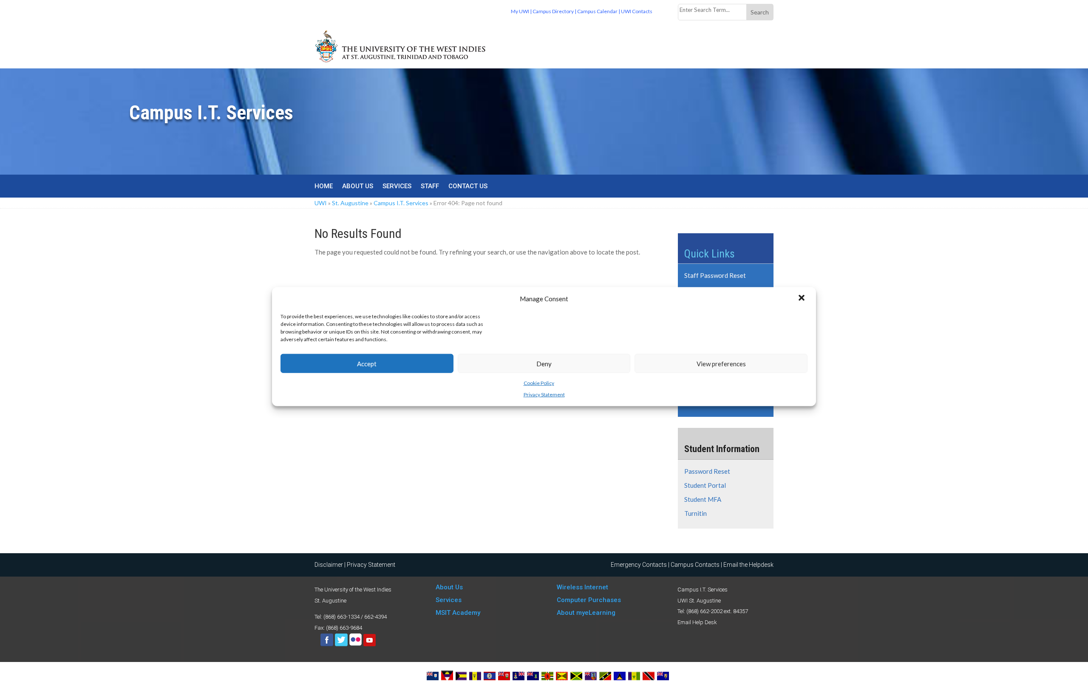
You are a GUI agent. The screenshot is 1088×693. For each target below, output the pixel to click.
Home (323, 186)
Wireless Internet (582, 587)
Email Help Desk (697, 622)
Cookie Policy (539, 383)
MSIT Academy (458, 613)
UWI (320, 202)
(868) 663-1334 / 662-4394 (355, 617)
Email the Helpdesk (748, 564)
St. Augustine (350, 202)
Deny (544, 363)
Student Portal (705, 485)
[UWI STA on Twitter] (342, 644)
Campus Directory (553, 11)
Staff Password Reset (715, 275)
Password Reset (707, 471)
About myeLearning (586, 613)
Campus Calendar (597, 11)
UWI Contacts (636, 11)
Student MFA (702, 499)
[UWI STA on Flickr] (356, 644)
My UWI (520, 11)
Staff (430, 186)
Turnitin (695, 513)
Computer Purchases (589, 600)
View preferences (721, 363)
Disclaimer (328, 564)
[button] (802, 299)
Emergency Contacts (639, 564)
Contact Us (467, 186)
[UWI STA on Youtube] (369, 644)
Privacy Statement (544, 394)
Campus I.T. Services (401, 202)
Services (396, 186)
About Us (357, 186)
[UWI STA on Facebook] (326, 644)
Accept (367, 363)
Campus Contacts (695, 564)
